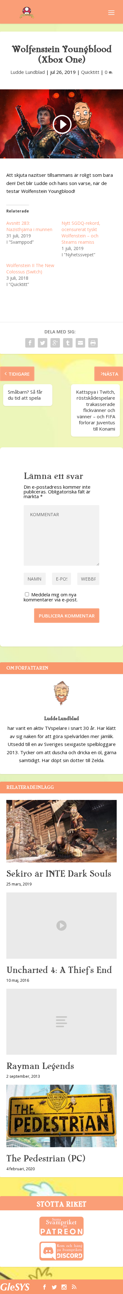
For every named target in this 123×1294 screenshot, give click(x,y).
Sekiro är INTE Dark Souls (58, 873)
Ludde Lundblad (27, 72)
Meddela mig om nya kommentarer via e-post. (51, 597)
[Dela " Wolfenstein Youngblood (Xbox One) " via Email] (80, 343)
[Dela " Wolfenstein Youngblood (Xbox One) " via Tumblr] (68, 343)
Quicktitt (90, 72)
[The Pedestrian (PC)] (61, 1116)
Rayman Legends (40, 1066)
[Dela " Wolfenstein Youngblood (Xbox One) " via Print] (93, 343)
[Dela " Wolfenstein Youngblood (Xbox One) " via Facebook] (30, 343)
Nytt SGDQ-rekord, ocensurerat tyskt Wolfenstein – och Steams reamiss (81, 232)
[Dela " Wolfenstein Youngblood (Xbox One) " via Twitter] (42, 343)
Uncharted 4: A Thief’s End (59, 970)
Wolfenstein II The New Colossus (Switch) (30, 268)
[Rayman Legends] (61, 1022)
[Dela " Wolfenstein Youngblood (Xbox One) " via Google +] (55, 343)
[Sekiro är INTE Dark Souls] (61, 831)
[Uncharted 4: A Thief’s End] (61, 925)
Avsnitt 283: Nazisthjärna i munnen (29, 226)
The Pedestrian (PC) (45, 1158)
